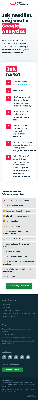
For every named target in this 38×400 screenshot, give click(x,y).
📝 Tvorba (13, 206)
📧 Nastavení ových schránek (18, 239)
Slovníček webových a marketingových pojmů (18, 314)
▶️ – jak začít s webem (17, 211)
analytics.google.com (22, 84)
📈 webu (11, 251)
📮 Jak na (15, 256)
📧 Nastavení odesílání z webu (16, 245)
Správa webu (6, 308)
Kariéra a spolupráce (9, 317)
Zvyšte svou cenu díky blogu (12, 334)
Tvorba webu (6, 305)
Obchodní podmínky (13, 391)
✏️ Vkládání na (11, 226)
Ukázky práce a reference (11, 311)
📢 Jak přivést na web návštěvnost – (17, 270)
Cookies (4, 391)
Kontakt (4, 389)
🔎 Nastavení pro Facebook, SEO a (16, 232)
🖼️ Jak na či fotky (14, 221)
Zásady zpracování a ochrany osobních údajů (20, 389)
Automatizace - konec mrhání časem (16, 338)
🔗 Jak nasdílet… (9, 276)
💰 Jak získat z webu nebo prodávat (18, 263)
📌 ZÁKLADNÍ (18, 201)
